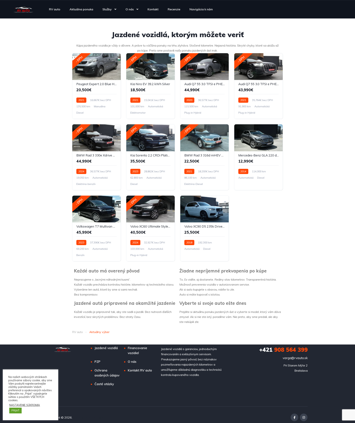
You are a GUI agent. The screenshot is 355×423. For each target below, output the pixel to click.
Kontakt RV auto (140, 370)
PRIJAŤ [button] (15, 410)
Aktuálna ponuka (81, 9)
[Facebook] (294, 417)
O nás (130, 9)
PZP (97, 362)
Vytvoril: (78, 417)
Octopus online (94, 417)
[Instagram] (303, 417)
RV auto (54, 9)
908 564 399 (283, 349)
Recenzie (174, 9)
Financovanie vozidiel (137, 350)
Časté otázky (104, 384)
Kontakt (153, 9)
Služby (107, 9)
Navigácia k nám (201, 9)
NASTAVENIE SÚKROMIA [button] (24, 405)
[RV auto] (23, 9)
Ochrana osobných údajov (106, 372)
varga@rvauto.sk (295, 358)
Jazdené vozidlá (106, 348)
